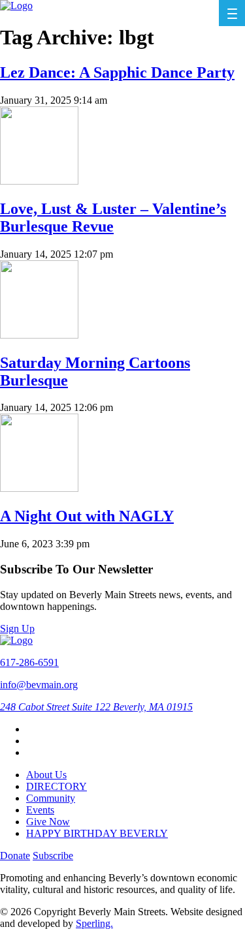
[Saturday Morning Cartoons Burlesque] (39, 335)
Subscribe (53, 855)
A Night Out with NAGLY (87, 516)
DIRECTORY (56, 786)
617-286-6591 (29, 662)
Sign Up (17, 628)
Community (50, 798)
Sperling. (94, 923)
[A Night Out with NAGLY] (39, 488)
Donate (15, 855)
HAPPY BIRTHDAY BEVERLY (97, 833)
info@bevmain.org (39, 684)
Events (40, 809)
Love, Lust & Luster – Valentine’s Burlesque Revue (113, 217)
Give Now (48, 821)
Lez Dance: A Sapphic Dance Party (117, 72)
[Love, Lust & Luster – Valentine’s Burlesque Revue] (39, 181)
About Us (46, 774)
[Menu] (232, 13)
